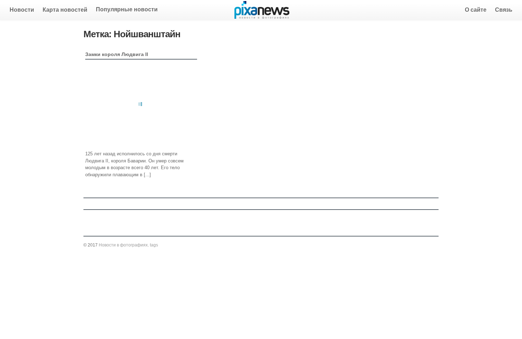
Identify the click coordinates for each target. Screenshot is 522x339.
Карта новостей (65, 10)
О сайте (475, 10)
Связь (503, 10)
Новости (22, 10)
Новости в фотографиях (123, 245)
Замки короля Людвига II (116, 54)
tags (154, 245)
